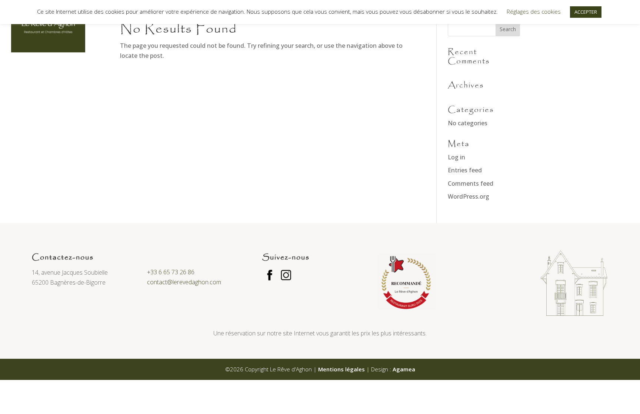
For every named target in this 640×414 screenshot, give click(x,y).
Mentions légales (341, 369)
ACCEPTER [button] (585, 12)
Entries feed (465, 170)
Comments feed (470, 183)
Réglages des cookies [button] (534, 11)
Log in (456, 157)
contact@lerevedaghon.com (184, 282)
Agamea (404, 369)
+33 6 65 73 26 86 (170, 272)
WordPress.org (468, 196)
